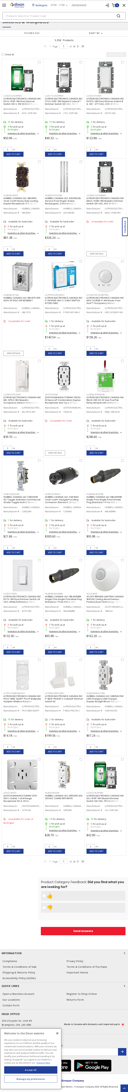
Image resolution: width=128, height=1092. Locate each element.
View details (97, 253)
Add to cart (13, 154)
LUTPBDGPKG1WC (54, 693)
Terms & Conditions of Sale (19, 966)
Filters (31, 33)
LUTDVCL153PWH (13, 95)
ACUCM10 (91, 593)
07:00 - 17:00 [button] (58, 5)
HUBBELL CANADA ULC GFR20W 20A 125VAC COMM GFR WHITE (63, 797)
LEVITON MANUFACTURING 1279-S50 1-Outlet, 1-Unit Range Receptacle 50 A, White (21, 798)
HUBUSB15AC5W (95, 693)
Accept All (31, 1069)
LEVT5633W (51, 394)
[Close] (57, 1033)
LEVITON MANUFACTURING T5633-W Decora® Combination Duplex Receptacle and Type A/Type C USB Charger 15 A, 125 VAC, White (63, 401)
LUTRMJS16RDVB (95, 394)
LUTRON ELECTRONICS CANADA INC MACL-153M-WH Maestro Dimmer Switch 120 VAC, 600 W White (105, 201)
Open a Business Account (18, 993)
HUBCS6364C (53, 494)
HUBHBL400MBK (54, 593)
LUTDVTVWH (10, 593)
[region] (31, 1058)
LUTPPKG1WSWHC (55, 295)
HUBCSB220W (12, 494)
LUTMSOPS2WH (12, 394)
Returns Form (75, 999)
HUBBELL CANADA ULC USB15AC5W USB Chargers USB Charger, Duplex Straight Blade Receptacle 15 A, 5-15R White (105, 700)
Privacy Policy (75, 961)
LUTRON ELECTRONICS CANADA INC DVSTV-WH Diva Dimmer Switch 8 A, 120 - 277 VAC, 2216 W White (105, 101)
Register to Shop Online (81, 993)
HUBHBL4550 (11, 195)
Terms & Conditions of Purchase (86, 966)
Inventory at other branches (22, 133)
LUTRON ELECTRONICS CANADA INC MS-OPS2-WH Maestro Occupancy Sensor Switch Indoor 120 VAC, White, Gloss (22, 401)
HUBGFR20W (52, 792)
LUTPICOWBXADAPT (14, 693)
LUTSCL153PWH (94, 792)
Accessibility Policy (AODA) (19, 978)
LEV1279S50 (10, 792)
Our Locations (11, 999)
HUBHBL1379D (11, 295)
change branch (79, 5)
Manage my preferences (30, 1078)
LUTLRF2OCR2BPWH (97, 295)
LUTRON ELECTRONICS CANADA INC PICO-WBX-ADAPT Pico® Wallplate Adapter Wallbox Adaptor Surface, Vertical (22, 700)
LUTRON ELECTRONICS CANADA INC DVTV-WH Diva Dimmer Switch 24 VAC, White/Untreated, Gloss (22, 599)
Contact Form (10, 1005)
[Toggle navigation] (4, 5)
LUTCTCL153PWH (54, 95)
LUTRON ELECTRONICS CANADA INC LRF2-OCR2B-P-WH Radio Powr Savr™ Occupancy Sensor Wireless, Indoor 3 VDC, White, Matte (105, 303)
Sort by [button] (94, 33)
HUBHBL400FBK (95, 494)
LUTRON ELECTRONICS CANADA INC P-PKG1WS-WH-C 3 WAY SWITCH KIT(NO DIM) (63, 300)
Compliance (9, 961)
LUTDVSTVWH (94, 95)
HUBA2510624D (53, 195)
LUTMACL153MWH (96, 195)
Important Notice (77, 972)
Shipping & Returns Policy (18, 972)
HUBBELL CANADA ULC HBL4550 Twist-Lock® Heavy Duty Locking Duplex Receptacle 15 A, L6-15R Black (21, 202)
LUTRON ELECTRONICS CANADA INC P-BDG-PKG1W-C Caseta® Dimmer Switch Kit (64, 699)
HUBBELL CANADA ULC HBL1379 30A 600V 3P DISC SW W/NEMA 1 (22, 299)
